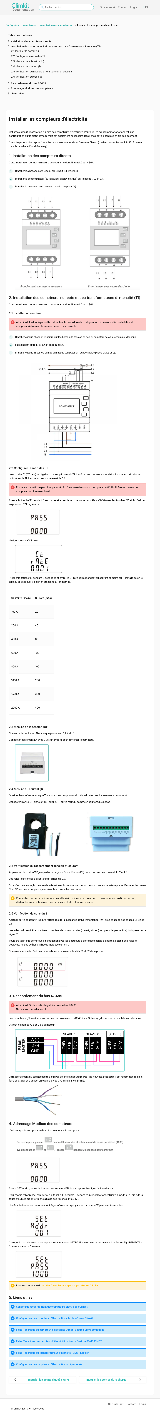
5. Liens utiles (16, 93)
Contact (123, 7)
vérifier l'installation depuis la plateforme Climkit (70, 1285)
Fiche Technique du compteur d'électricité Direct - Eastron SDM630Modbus (60, 1329)
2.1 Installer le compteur (25, 51)
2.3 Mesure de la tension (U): (28, 61)
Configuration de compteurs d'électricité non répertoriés (49, 1364)
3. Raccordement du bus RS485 (27, 83)
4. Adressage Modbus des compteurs (30, 88)
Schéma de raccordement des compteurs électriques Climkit (52, 1306)
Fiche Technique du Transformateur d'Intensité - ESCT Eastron (52, 1352)
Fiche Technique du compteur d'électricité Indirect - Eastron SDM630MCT (59, 1341)
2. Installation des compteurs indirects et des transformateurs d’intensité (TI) (54, 46)
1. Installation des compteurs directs (29, 41)
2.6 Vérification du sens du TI (28, 76)
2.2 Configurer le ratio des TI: (28, 56)
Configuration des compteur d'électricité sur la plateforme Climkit (54, 1318)
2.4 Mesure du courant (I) (26, 66)
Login (134, 7)
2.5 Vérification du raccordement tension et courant (41, 71)
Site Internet (108, 7)
